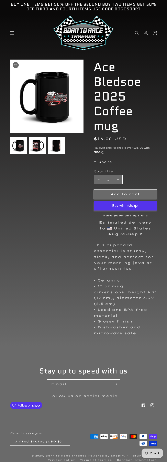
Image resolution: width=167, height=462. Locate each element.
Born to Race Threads (66, 455)
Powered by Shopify (107, 455)
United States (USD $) (38, 441)
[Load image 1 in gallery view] (18, 145)
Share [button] (105, 162)
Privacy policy (61, 460)
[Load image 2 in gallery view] (37, 145)
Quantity (103, 171)
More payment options (125, 215)
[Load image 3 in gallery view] (56, 145)
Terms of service (96, 460)
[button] (12, 33)
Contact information (137, 460)
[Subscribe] (115, 384)
